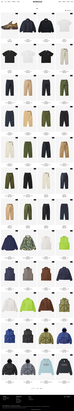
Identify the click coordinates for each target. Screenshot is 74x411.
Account (17, 398)
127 (38, 388)
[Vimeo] (69, 396)
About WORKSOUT (6, 398)
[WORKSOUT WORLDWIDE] (37, 1)
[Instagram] (64, 396)
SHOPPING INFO (19, 396)
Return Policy (18, 399)
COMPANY (4, 396)
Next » (41, 388)
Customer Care (31, 399)
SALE (5, 1)
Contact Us (30, 398)
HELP (29, 396)
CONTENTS (14, 1)
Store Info (4, 399)
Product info (18, 402)
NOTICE (18, 1)
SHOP (2, 1)
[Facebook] (66, 396)
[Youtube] (67, 396)
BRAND (9, 1)
